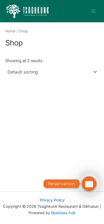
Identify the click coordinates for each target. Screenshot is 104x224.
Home (10, 31)
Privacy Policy (52, 200)
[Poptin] (89, 183)
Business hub (63, 212)
